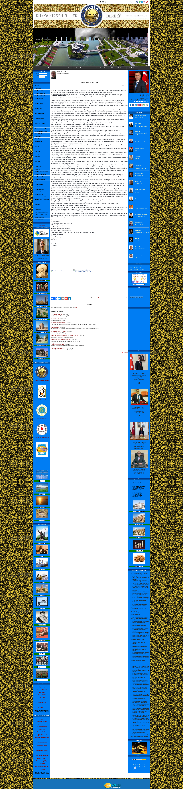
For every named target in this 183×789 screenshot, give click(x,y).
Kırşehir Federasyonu (42, 418)
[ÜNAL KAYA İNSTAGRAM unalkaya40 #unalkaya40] (138, 105)
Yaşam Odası (138, 257)
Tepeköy (42, 769)
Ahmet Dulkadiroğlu (140, 189)
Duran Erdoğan (138, 140)
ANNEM (137, 158)
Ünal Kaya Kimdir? (39, 219)
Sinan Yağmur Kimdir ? (40, 217)
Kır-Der (42, 459)
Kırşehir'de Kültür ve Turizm (41, 95)
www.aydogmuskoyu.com (42, 755)
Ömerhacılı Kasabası (42, 721)
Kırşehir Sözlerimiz (39, 184)
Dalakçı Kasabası (42, 732)
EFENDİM (137, 150)
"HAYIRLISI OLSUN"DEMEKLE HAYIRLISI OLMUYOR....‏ (141, 167)
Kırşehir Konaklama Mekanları (41, 171)
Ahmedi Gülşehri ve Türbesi (41, 128)
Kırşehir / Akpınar (39, 100)
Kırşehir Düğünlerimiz (40, 191)
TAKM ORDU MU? (139, 175)
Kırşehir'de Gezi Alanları (40, 176)
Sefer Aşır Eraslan (139, 173)
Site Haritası (42, 225)
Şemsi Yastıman (38, 148)
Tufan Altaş (37, 159)
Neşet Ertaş (37, 151)
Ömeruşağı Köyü (42, 719)
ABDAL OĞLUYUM (139, 248)
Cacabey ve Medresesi (39, 118)
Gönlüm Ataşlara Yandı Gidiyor (142, 232)
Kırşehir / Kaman (39, 108)
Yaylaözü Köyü (42, 735)
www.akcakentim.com (41, 750)
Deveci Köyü (42, 758)
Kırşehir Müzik (38, 202)
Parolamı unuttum (41, 78)
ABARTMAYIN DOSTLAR (141, 208)
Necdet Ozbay (138, 163)
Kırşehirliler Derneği (97, 68)
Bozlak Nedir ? (38, 136)
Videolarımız (37, 204)
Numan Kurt (138, 181)
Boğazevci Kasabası (42, 726)
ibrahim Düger (138, 246)
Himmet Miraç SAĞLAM (141, 255)
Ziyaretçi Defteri (117, 68)
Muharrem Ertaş (38, 141)
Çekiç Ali (37, 138)
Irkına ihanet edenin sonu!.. (141, 200)
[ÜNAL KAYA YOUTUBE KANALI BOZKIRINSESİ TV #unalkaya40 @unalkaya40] (141, 105)
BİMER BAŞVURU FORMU (41, 214)
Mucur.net (42, 763)
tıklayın (75, 307)
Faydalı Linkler (38, 207)
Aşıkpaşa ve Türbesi (39, 121)
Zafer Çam (137, 131)
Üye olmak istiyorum (42, 80)
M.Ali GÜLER (41, 707)
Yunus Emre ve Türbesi (40, 123)
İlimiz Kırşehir (38, 88)
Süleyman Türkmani (39, 126)
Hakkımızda (65, 68)
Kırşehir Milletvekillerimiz (40, 196)
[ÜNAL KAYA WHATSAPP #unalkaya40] (144, 105)
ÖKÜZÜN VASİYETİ (140, 142)
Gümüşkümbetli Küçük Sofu (41, 131)
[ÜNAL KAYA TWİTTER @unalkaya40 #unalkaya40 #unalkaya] (136, 105)
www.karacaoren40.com (41, 766)
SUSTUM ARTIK (139, 224)
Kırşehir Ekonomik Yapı (40, 93)
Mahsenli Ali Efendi (39, 133)
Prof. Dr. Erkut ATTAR (140, 115)
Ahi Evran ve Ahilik (39, 116)
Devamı (126, 352)
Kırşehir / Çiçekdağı (39, 105)
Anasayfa (51, 68)
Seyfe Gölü (37, 161)
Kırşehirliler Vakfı (42, 399)
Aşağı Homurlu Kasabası (42, 724)
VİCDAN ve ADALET (140, 117)
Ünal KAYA (138, 123)
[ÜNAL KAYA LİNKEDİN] (130, 105)
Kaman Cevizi (38, 181)
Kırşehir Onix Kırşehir (40, 179)
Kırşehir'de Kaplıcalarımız (40, 174)
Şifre (38, 75)
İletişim (132, 68)
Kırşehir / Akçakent (39, 98)
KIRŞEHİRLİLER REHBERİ (41, 212)
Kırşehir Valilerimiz (39, 194)
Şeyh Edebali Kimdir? (40, 113)
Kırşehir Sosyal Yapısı (39, 90)
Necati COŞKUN (42, 705)
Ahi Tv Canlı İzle (38, 85)
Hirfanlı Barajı (38, 166)
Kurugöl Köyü (42, 729)
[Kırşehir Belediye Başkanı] (139, 468)
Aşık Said (37, 146)
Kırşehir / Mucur (38, 111)
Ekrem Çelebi (38, 153)
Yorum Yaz (125, 297)
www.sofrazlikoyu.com (41, 740)
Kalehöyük (37, 169)
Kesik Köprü (38, 164)
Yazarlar (100, 297)
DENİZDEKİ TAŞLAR (140, 183)
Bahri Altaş (37, 156)
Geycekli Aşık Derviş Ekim (141, 214)
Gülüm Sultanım (138, 240)
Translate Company (42, 779)
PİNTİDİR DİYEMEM (140, 216)
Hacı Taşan (37, 143)
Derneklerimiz (38, 209)
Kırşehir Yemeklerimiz (39, 186)
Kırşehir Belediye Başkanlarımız (42, 199)
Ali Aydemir (138, 156)
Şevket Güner (138, 198)
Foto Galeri (80, 68)
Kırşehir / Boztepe (39, 103)
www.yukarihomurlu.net (42, 747)
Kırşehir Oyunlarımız (39, 189)
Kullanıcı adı (36, 73)
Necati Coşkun (138, 206)
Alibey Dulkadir (138, 222)
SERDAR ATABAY (139, 148)
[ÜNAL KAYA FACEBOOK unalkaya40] (133, 105)
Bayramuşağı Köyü (41, 761)
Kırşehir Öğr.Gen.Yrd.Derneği (42, 437)
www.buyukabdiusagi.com (42, 752)
